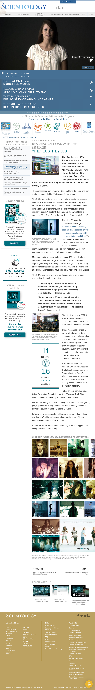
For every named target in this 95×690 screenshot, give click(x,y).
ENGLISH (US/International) (11, 628)
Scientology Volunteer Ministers (78, 647)
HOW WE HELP (12, 137)
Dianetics (72, 628)
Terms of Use (77, 687)
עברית (8, 641)
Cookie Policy (68, 687)
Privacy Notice (58, 687)
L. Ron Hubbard (23, 14)
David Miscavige (74, 640)
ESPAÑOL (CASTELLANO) (28, 638)
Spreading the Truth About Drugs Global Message (15, 183)
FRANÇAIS (9, 638)
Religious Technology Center (77, 642)
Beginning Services (56, 14)
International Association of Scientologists (77, 650)
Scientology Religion (75, 632)
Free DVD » (15, 243)
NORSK (25, 630)
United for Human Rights (76, 672)
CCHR (77, 131)
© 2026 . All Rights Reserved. (24, 687)
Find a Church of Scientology (54, 649)
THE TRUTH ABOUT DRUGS (29, 137)
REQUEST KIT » (15, 335)
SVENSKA (26, 632)
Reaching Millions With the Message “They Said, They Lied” (15, 167)
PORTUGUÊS (27, 646)
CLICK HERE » (15, 277)
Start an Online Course (76, 644)
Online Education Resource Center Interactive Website (13, 178)
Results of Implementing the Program (14, 193)
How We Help (6, 133)
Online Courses (50, 641)
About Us (8, 14)
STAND (71, 656)
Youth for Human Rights (76, 674)
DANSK (8, 636)
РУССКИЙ (9, 646)
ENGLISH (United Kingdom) (11, 632)
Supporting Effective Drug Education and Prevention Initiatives (13, 149)
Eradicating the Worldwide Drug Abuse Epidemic (15, 156)
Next (65, 113)
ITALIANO (26, 643)
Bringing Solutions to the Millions (15, 188)
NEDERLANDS (10, 650)
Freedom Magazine (75, 653)
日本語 (8, 643)
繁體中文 (8, 648)
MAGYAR (26, 627)
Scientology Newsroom (76, 637)
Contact (47, 646)
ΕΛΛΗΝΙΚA (26, 641)
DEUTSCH (9, 653)
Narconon (48, 130)
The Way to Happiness (16, 132)
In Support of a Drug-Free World (76, 669)
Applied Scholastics (26, 132)
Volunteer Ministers (72, 14)
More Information (50, 644)
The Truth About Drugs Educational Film (12, 173)
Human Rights (67, 132)
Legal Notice (86, 687)
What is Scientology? (40, 14)
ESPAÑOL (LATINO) (29, 634)
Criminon (38, 132)
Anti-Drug (57, 131)
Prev (29, 113)
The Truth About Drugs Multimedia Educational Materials (16, 161)
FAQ (83, 14)
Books (91, 14)
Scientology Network (75, 630)
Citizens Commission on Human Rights (76, 677)
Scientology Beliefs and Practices (52, 628)
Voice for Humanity (51, 632)
